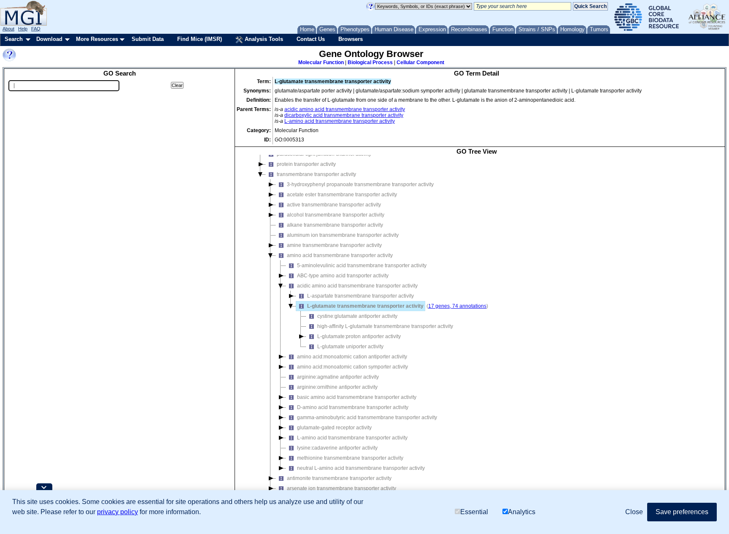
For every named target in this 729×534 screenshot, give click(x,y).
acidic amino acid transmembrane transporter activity (344, 109)
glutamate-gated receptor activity (334, 428)
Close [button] (634, 511)
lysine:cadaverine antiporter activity (337, 448)
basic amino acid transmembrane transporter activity (356, 397)
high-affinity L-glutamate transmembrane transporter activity (385, 326)
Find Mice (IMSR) (199, 39)
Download (49, 39)
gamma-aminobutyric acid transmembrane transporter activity (367, 417)
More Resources (97, 39)
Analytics (521, 511)
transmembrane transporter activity (316, 174)
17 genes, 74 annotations (457, 306)
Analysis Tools (263, 39)
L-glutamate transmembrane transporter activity (365, 306)
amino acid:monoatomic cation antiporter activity (352, 357)
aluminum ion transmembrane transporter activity (343, 235)
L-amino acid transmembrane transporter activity (339, 121)
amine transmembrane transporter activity (334, 245)
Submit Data (148, 39)
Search (14, 39)
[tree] (476, 332)
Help (22, 28)
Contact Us (311, 39)
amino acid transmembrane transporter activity (340, 255)
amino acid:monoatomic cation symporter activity (352, 367)
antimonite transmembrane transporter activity (339, 478)
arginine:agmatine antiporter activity (338, 377)
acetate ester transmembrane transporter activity (342, 195)
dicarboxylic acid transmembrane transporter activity (343, 115)
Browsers (350, 39)
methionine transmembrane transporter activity (350, 458)
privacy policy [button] (117, 511)
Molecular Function (321, 62)
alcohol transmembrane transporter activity (335, 215)
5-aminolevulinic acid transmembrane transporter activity (362, 265)
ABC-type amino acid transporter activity (343, 276)
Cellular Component (420, 62)
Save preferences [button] (682, 511)
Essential (474, 511)
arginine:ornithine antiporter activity (337, 387)
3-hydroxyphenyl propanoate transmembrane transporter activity (360, 184)
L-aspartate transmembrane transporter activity (360, 296)
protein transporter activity (306, 164)
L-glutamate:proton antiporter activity (359, 336)
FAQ (35, 28)
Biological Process (370, 62)
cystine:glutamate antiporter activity (357, 316)
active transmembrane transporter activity (334, 205)
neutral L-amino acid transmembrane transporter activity (361, 468)
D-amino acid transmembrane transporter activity (352, 407)
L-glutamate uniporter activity (350, 347)
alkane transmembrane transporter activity (335, 225)
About (8, 28)
